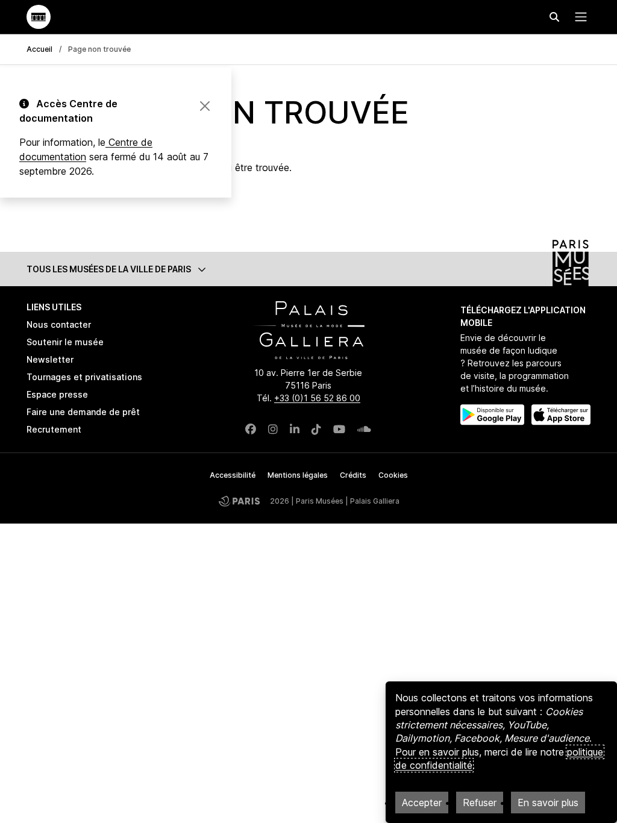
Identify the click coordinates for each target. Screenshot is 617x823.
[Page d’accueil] (39, 17)
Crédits (353, 475)
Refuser (479, 802)
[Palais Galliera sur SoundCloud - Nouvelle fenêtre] (364, 429)
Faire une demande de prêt (83, 412)
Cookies (393, 475)
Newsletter (50, 359)
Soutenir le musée (65, 342)
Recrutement (54, 429)
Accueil (39, 49)
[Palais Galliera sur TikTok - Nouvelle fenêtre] (316, 429)
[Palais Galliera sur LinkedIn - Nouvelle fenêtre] (294, 429)
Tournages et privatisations (84, 377)
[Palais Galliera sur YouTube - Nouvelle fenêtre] (339, 429)
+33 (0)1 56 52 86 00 (317, 398)
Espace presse (57, 394)
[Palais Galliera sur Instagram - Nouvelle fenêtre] (273, 429)
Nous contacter (59, 324)
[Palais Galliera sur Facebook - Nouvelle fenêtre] (250, 429)
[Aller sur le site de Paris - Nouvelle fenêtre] (239, 501)
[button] (308, 269)
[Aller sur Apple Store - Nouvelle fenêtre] (560, 414)
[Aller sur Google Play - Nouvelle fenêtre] (492, 414)
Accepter (422, 802)
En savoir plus (548, 802)
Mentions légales (298, 475)
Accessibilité (232, 475)
